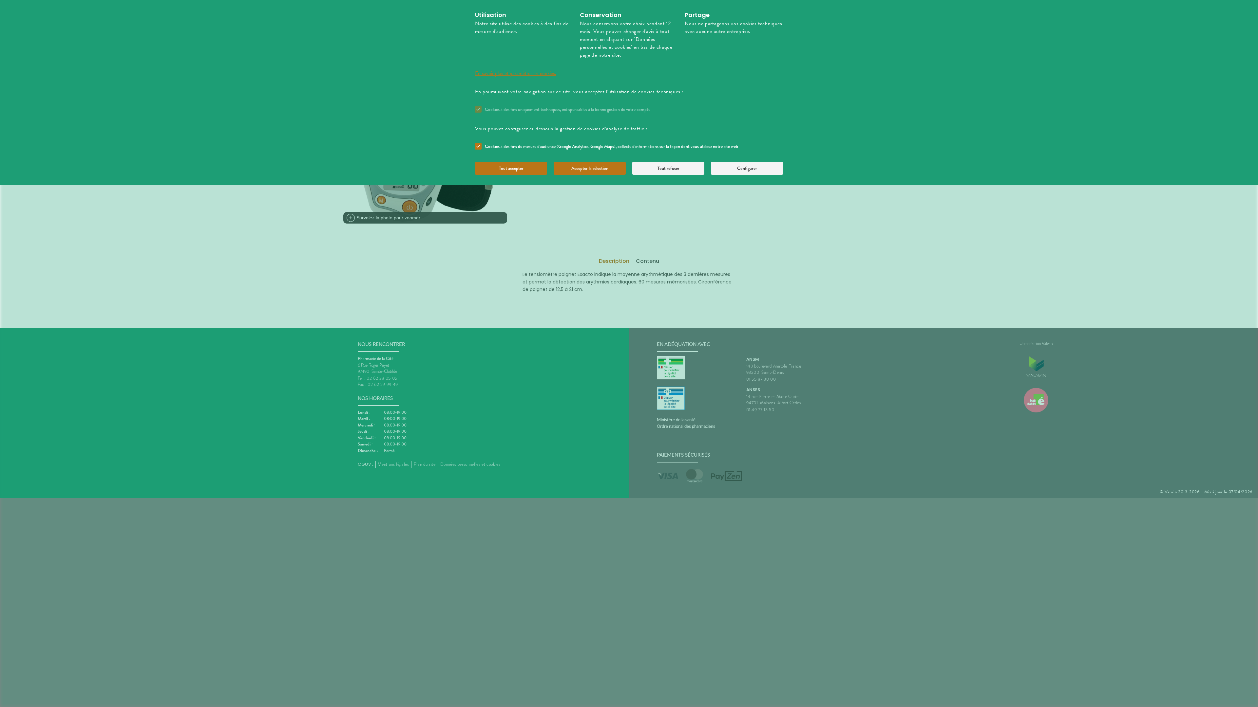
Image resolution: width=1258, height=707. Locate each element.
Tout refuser (668, 168)
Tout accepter (511, 168)
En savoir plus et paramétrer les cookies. (515, 73)
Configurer (747, 168)
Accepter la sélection (589, 168)
